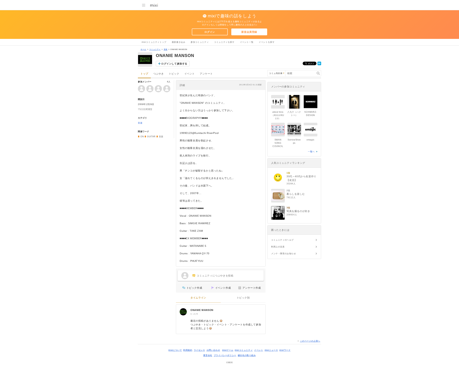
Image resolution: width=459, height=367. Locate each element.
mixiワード (284, 350)
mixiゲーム (227, 350)
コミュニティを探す (224, 42)
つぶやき (158, 73)
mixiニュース (271, 350)
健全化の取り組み (247, 355)
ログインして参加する (174, 63)
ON (142, 136)
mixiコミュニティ (244, 350)
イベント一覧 (247, 42)
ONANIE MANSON (201, 310)
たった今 (194, 314)
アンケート (206, 73)
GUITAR (151, 136)
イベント (189, 73)
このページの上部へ (310, 341)
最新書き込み (178, 42)
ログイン (209, 31)
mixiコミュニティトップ (154, 42)
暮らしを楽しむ (296, 193)
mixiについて (175, 350)
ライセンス (199, 350)
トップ (144, 73)
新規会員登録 (249, 31)
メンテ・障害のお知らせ (283, 253)
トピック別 (243, 297)
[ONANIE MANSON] (183, 311)
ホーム (143, 49)
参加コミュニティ (200, 42)
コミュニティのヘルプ (282, 240)
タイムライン (198, 297)
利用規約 (187, 350)
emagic (310, 140)
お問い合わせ (213, 350)
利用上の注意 (278, 247)
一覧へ (311, 151)
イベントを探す (267, 42)
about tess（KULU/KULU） (278, 115)
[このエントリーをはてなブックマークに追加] (319, 64)
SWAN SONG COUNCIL (278, 143)
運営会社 (207, 355)
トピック (174, 73)
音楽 (165, 49)
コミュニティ (155, 49)
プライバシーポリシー (225, 355)
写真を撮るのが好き (298, 211)
